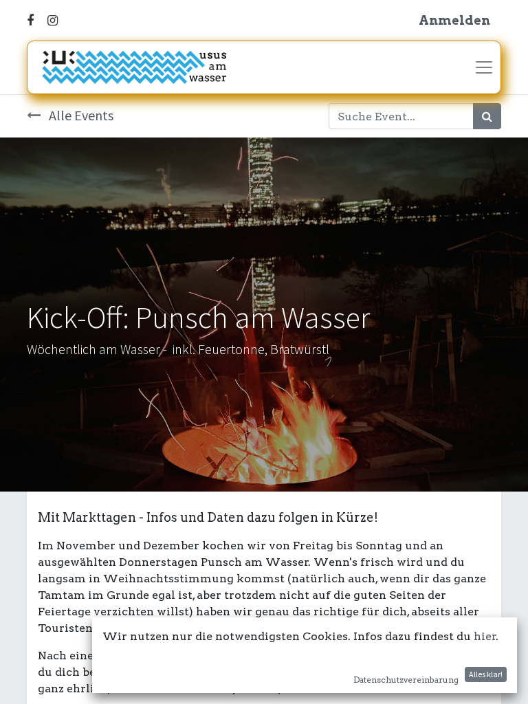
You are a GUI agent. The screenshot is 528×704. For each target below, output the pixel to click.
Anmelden (454, 20)
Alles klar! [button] (486, 674)
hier (485, 636)
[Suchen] (487, 116)
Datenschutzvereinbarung (406, 679)
